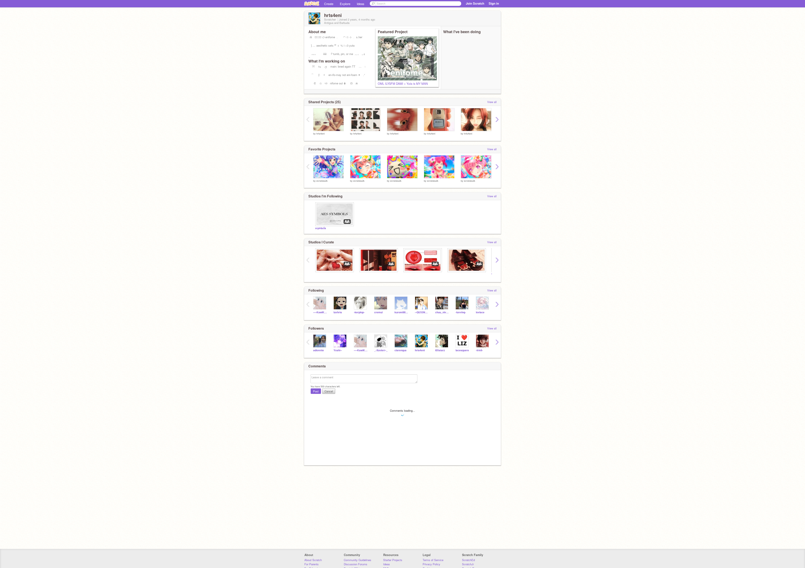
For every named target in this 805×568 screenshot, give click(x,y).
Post (316, 391)
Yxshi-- (338, 350)
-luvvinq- (461, 312)
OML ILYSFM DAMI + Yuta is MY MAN (403, 83)
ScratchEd (468, 560)
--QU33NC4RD (422, 312)
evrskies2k (322, 180)
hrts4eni (320, 133)
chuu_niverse (442, 312)
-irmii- (479, 350)
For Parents (311, 564)
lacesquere (462, 350)
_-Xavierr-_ (381, 350)
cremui (378, 312)
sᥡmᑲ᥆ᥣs (320, 228)
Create (328, 3)
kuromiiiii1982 (402, 312)
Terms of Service (433, 560)
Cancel (329, 391)
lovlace (480, 312)
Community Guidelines (357, 560)
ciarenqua (400, 350)
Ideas (360, 3)
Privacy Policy (431, 564)
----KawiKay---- (320, 312)
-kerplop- (359, 312)
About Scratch (313, 560)
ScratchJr (468, 564)
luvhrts (338, 312)
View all (492, 102)
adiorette (318, 350)
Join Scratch (475, 3)
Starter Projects (392, 560)
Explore (345, 3)
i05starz (440, 350)
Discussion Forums (355, 564)
